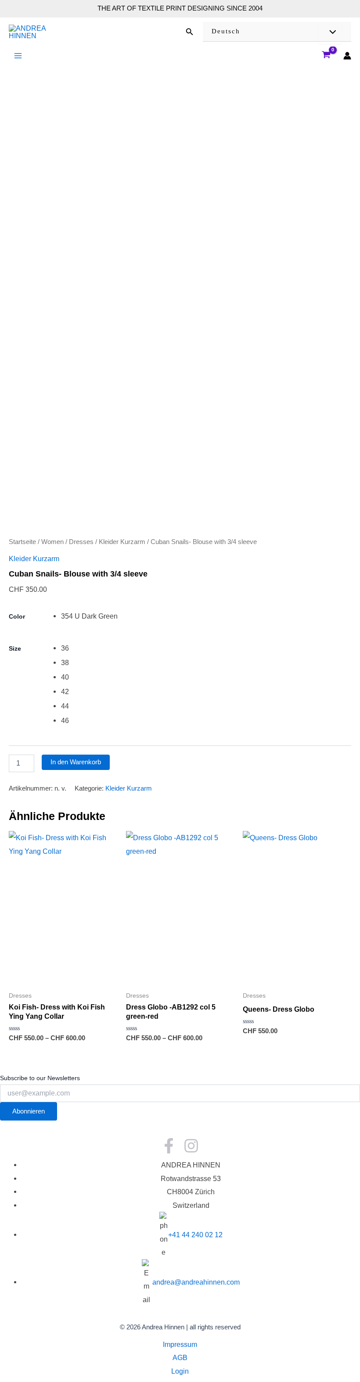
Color (17, 616)
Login (180, 1371)
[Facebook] (168, 1145)
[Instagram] (191, 1145)
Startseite (22, 541)
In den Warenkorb (75, 762)
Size (15, 648)
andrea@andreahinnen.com (196, 1282)
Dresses (81, 541)
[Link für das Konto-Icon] (347, 56)
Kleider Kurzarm (122, 541)
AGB (180, 1357)
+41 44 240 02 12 (195, 1235)
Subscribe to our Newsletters (40, 1077)
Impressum (180, 1344)
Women (52, 541)
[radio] (206, 616)
